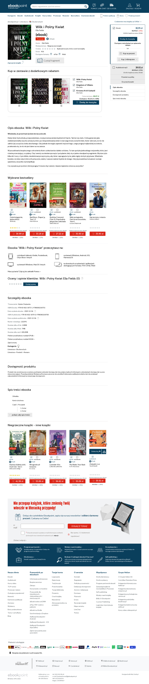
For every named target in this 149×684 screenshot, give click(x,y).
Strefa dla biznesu (102, 577)
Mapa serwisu (79, 606)
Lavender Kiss (54, 465)
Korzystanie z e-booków (38, 589)
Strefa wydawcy (102, 580)
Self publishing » (111, 557)
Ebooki (20, 16)
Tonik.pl (136, 674)
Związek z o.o (95, 464)
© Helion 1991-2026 (14, 679)
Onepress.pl (58, 661)
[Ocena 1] (43, 49)
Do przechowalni (128, 82)
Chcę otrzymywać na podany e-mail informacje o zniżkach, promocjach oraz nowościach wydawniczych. (44, 533)
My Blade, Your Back (77, 465)
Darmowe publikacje (15, 600)
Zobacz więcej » (20, 540)
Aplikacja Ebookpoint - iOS (39, 622)
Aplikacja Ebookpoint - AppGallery (38, 626)
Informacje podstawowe (38, 579)
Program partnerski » (32, 547)
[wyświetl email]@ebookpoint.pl (67, 676)
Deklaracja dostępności (82, 587)
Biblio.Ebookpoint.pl (110, 666)
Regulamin (78, 580)
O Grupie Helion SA (125, 577)
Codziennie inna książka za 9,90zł (127, 22)
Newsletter (56, 600)
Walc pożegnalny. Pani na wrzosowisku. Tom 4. (78, 219)
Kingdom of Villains (84, 85)
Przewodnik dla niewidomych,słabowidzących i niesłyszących (36, 595)
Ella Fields (45, 43)
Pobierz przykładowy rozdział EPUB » (21, 336)
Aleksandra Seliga (14, 468)
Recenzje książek (80, 603)
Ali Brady (12, 221)
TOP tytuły (12, 587)
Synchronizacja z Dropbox (39, 613)
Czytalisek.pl (75, 666)
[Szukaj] (86, 6)
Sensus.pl (74, 661)
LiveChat (77, 609)
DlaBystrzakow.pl (109, 661)
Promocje (57, 16)
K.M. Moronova (74, 466)
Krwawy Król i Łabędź (85, 90)
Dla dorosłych (21, 349)
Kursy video (47, 16)
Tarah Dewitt (93, 466)
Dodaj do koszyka (127, 39)
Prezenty (55, 593)
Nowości (66, 16)
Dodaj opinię (31, 284)
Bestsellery (75, 16)
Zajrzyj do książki (14, 63)
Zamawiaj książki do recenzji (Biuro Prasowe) (105, 588)
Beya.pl (56, 666)
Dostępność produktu (121, 95)
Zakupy (32, 585)
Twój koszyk (56, 583)
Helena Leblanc (94, 219)
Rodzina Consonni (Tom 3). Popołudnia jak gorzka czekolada (58, 219)
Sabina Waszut (54, 223)
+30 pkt (52, 39)
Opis (118, 87)
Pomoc (36, 271)
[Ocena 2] (45, 49)
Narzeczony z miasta (97, 217)
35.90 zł (99, 234)
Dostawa (77, 593)
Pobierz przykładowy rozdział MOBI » (21, 339)
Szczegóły (119, 91)
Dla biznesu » (29, 557)
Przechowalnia (57, 587)
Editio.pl (90, 661)
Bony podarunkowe (15, 609)
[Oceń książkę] (49, 49)
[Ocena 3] (48, 49)
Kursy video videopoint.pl (127, 610)
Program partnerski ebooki (105, 583)
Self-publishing (101, 592)
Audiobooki (29, 16)
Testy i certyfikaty (14, 613)
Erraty (76, 600)
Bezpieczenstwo (36, 582)
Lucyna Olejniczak (75, 223)
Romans (27, 352)
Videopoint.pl (42, 666)
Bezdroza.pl (124, 661)
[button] (106, 196)
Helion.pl (41, 661)
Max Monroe (34, 221)
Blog (9, 616)
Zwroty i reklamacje (81, 590)
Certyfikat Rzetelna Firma (127, 580)
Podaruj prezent (134, 16)
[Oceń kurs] (15, 284)
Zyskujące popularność (16, 593)
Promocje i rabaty (14, 590)
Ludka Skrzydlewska (55, 466)
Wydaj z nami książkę (103, 595)
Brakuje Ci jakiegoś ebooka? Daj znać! (79, 557)
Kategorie (12, 16)
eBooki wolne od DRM (38, 602)
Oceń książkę (56, 596)
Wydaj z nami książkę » (73, 547)
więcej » (56, 535)
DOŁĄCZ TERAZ (79, 526)
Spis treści (119, 98)
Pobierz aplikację (109, 16)
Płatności (77, 596)
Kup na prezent (129, 53)
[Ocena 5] (52, 49)
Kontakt (77, 577)
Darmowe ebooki (88, 16)
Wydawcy (11, 606)
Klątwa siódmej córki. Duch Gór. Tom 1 (17, 466)
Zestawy (11, 603)
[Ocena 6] (55, 49)
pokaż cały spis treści (21, 415)
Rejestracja (56, 580)
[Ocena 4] (50, 49)
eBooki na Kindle (36, 610)
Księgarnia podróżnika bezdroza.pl (126, 600)
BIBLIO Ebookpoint (103, 598)
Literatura (11, 349)
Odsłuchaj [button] (95, 451)
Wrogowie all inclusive (34, 466)
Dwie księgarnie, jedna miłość (16, 218)
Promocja (40, 39)
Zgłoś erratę (12, 343)
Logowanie (56, 577)
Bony (122, 16)
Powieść (19, 352)
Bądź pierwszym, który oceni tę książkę (71, 49)
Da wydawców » (111, 547)
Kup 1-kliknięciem (128, 59)
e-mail (15, 526)
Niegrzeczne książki (54, 46)
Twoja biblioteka (58, 590)
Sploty (89, 666)
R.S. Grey (32, 468)
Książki (38, 16)
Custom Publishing (103, 602)
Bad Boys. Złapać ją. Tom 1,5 (37, 218)
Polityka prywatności (81, 583)
